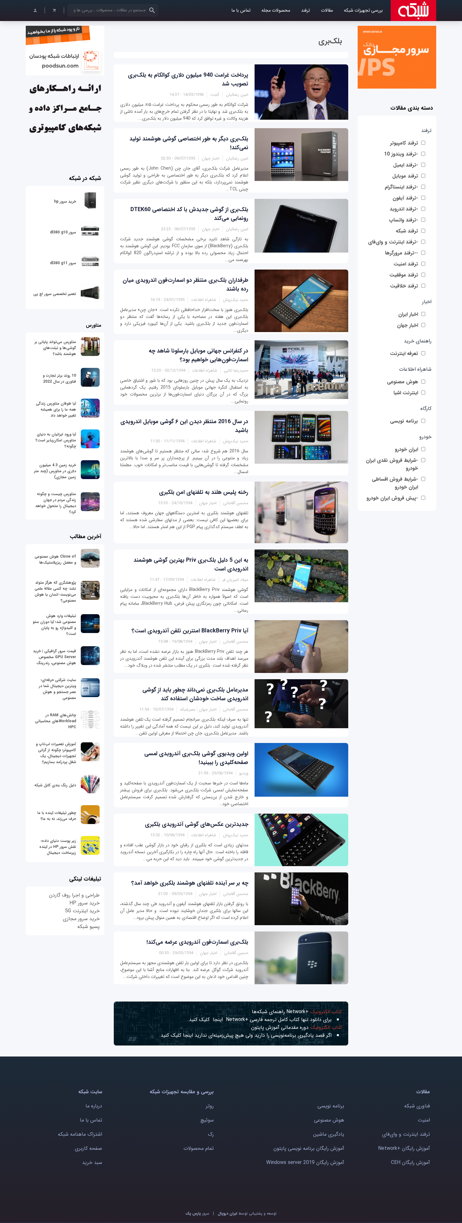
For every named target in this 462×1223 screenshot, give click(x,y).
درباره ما (93, 1106)
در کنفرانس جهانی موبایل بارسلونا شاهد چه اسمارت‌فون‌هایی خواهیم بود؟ (198, 355)
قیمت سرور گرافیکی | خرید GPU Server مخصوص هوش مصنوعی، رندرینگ (54, 657)
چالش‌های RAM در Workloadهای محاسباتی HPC (55, 721)
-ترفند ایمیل (405, 165)
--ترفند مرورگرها (401, 253)
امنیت (424, 1120)
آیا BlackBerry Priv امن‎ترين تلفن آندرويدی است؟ (190, 630)
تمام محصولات (199, 1148)
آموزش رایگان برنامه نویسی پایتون (308, 1148)
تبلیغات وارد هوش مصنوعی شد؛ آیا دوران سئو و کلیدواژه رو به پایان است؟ (54, 625)
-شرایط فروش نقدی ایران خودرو (392, 464)
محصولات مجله (275, 10)
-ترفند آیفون (405, 198)
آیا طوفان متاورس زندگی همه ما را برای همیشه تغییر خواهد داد (56, 409)
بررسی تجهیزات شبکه (363, 10)
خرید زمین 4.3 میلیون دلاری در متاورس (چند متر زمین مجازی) (55, 471)
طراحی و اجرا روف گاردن (74, 895)
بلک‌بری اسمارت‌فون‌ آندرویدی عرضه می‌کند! (197, 942)
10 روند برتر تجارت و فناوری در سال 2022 (59, 379)
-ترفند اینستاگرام (401, 187)
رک (211, 1134)
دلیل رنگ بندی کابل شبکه (55, 785)
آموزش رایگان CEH (410, 1162)
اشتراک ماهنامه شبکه (80, 1134)
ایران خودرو (406, 449)
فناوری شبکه (417, 1106)
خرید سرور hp (65, 202)
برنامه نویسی (404, 421)
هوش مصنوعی (402, 382)
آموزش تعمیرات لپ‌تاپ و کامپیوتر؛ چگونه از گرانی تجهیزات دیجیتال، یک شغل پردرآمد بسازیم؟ (56, 753)
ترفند (305, 10)
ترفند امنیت (405, 264)
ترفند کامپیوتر (404, 143)
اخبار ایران (408, 314)
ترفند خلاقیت (404, 286)
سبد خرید (92, 1162)
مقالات (327, 10)
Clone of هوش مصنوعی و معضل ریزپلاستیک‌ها (55, 559)
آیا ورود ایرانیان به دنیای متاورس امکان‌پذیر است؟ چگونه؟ (56, 440)
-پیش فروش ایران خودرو (392, 498)
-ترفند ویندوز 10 (401, 154)
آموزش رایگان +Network (404, 1148)
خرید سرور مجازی (81, 919)
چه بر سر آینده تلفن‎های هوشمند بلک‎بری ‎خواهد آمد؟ (189, 883)
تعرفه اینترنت (404, 354)
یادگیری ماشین (328, 1134)
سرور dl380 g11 (63, 263)
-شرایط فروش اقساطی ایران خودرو (395, 483)
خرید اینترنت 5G (82, 911)
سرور (197, 1213)
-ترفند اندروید (404, 209)
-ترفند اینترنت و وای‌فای (393, 242)
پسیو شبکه (88, 927)
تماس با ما (240, 10)
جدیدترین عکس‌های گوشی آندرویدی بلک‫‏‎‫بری (196, 824)
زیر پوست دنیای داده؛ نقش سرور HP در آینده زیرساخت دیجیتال (57, 847)
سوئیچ (207, 1120)
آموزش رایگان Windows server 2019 (305, 1162)
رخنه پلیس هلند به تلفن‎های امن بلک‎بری (203, 492)
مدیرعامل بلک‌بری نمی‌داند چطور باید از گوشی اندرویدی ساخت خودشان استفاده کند (195, 694)
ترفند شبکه (407, 231)
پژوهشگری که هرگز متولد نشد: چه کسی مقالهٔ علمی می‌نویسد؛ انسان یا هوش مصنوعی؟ (55, 591)
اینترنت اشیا (405, 393)
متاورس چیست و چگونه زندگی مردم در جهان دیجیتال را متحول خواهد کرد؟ (55, 503)
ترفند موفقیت (403, 275)
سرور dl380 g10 (63, 232)
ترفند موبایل (405, 176)
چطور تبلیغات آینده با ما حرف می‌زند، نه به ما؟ (56, 816)
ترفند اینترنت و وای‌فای (406, 1134)
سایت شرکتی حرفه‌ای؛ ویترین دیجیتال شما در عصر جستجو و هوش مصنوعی (57, 689)
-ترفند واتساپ (403, 220)
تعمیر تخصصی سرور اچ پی (54, 294)
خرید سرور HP (84, 903)
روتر (210, 1106)
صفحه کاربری (88, 1148)
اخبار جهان (407, 325)
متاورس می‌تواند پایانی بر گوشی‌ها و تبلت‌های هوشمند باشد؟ (55, 348)
